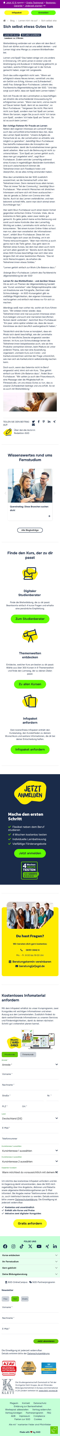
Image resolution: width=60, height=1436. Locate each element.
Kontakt (26, 1403)
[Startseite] (4, 20)
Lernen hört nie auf (27, 20)
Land (3, 1114)
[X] (30, 1247)
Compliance (39, 1416)
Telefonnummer (9, 1138)
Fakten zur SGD (22, 1419)
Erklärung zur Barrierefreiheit (28, 1406)
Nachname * (8, 1084)
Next (55, 496)
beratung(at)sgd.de (32, 966)
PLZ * (5, 1106)
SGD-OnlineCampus (17, 1282)
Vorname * (7, 1074)
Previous (6, 496)
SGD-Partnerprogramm (43, 1282)
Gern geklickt (9, 1267)
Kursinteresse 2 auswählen (12, 1157)
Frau (5, 1299)
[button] (33, 422)
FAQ (49, 1412)
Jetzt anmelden (30, 853)
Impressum (24, 1416)
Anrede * (5, 1060)
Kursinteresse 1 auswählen (11, 1146)
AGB (13, 1416)
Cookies (38, 1419)
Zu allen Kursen (30, 684)
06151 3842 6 (33, 950)
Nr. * (49, 1095)
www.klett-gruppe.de (48, 1390)
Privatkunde (10, 1054)
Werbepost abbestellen (16, 1409)
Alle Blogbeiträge (30, 530)
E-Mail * (6, 1127)
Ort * (24, 1106)
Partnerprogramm (34, 1412)
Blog (12, 20)
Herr (15, 1299)
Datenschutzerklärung (26, 1199)
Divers (25, 1299)
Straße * (6, 1095)
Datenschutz (40, 1403)
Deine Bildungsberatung (14, 1274)
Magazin (14, 1403)
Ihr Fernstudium (10, 1261)
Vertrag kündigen (13, 1412)
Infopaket (17, 12)
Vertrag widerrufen (41, 1409)
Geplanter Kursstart (9, 1168)
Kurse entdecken (11, 1255)
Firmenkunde (28, 1054)
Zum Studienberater (30, 619)
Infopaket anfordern (30, 749)
